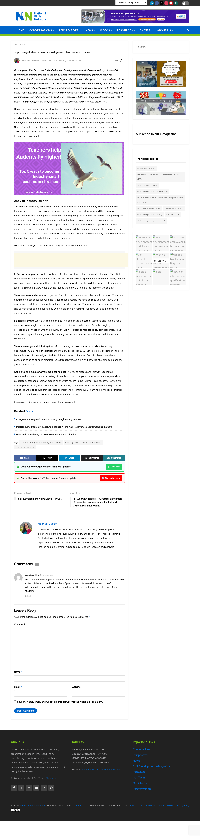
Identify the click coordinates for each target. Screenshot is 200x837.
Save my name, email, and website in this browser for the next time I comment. (60, 702)
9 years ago (48, 575)
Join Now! (115, 466)
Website (76, 687)
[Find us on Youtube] (171, 3)
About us (164, 30)
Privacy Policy (183, 805)
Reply (30, 596)
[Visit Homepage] (31, 16)
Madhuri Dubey (30, 60)
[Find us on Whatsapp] (176, 3)
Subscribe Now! (112, 478)
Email (18, 687)
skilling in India (146, 168)
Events (145, 30)
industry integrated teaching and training (41, 442)
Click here (51, 778)
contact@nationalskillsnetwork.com (101, 769)
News (89, 30)
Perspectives (68, 30)
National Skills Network (32, 805)
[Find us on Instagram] (166, 3)
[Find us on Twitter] (162, 3)
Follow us (162, 261)
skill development (148, 185)
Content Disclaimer (166, 805)
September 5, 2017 (49, 60)
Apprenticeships (174, 208)
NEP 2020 (173, 214)
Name (18, 672)
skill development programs (152, 221)
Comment (20, 624)
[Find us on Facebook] (157, 3)
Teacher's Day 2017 (25, 447)
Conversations (40, 30)
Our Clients (140, 783)
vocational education (149, 208)
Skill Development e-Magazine (151, 766)
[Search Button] (188, 30)
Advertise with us (147, 805)
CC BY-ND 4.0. (80, 805)
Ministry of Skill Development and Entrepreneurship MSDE (160, 200)
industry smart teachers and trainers (83, 442)
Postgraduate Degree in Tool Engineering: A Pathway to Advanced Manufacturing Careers (64, 427)
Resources (125, 30)
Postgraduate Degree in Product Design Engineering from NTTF (50, 419)
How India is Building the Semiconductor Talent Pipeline (46, 434)
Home (20, 30)
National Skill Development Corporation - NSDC (158, 176)
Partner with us (142, 789)
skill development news (150, 214)
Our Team (139, 777)
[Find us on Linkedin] (44, 788)
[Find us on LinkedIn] (152, 3)
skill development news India (153, 191)
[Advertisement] (71, 260)
